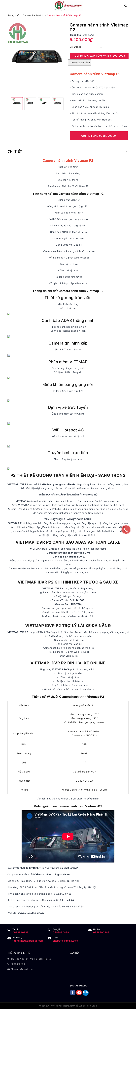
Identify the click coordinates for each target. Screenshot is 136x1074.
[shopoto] (68, 6)
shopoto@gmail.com (65, 940)
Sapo (94, 1005)
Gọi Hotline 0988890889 (98, 135)
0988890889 (20, 932)
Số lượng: (75, 46)
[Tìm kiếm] (126, 5)
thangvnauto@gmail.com (27, 940)
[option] (36, 59)
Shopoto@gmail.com (22, 969)
